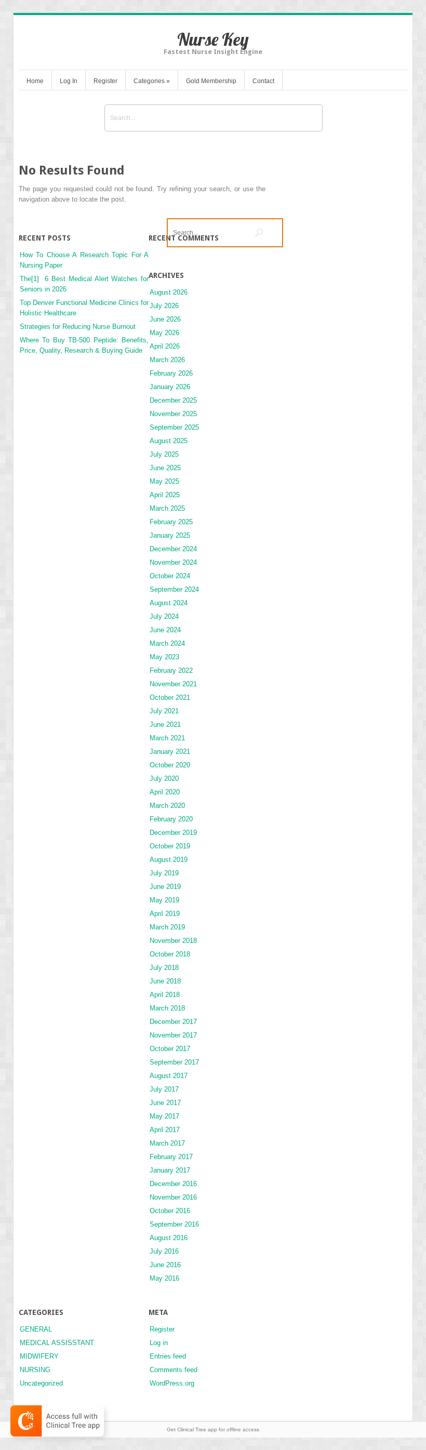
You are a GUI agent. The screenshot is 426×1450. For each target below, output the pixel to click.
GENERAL (36, 1329)
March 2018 (167, 1008)
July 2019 (164, 873)
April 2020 (165, 792)
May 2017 (164, 1116)
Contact (263, 81)
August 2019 (169, 859)
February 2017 (171, 1157)
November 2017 (173, 1035)
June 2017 (165, 1103)
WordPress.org (172, 1383)
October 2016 (170, 1211)
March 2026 (167, 360)
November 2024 (173, 562)
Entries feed (168, 1356)
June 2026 (165, 319)
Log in (159, 1343)
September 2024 (174, 589)
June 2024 (165, 630)
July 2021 (164, 711)
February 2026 (171, 373)
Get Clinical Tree (186, 1429)
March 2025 (167, 508)
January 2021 (170, 751)
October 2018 (170, 954)
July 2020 (164, 778)
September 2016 (174, 1224)
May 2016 (164, 1278)
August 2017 (169, 1076)
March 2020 (167, 805)
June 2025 (165, 468)
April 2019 (165, 913)
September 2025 (174, 427)
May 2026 (164, 333)
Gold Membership (211, 81)
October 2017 (170, 1049)
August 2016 (169, 1238)
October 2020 (170, 765)
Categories (152, 81)
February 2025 (171, 522)
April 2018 (165, 995)
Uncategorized (41, 1383)
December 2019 (173, 832)
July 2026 (164, 306)
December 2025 (173, 400)
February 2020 (171, 819)
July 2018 (164, 968)
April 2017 (165, 1130)
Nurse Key (213, 39)
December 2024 (173, 549)
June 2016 (165, 1265)
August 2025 (169, 441)
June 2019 (165, 886)
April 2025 (165, 495)
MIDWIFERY (39, 1356)
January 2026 (170, 387)
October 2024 (170, 576)
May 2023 (164, 657)
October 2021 (170, 697)
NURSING (35, 1370)
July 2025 (164, 454)
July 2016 (164, 1251)
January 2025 (170, 535)
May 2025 (164, 481)
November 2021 (173, 684)
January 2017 (170, 1170)
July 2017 (164, 1089)
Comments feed (173, 1370)
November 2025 (173, 414)
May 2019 (164, 900)
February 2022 (171, 670)
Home (35, 81)
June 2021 (165, 724)
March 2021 (167, 738)
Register (105, 81)
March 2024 (167, 643)
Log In (68, 81)
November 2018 (173, 941)
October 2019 (170, 846)
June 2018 (165, 981)
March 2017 (167, 1143)
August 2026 (169, 292)
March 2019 (167, 927)
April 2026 (165, 346)
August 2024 (169, 603)
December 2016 (173, 1184)
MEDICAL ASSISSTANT (57, 1343)
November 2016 (173, 1197)
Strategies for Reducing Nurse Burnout (78, 326)
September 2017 (174, 1062)
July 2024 (164, 616)
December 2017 (173, 1022)
